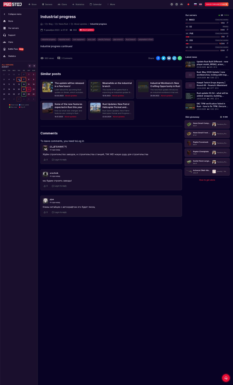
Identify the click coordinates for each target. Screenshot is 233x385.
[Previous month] (30, 66)
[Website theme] (188, 4)
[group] (23, 74)
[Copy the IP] (227, 22)
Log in (80, 141)
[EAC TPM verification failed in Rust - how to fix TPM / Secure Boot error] (207, 106)
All (227, 57)
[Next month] (34, 66)
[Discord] (181, 4)
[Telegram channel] (172, 4)
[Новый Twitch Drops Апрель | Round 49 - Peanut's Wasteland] (207, 85)
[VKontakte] (177, 4)
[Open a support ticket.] (226, 378)
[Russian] (195, 4)
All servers (7, 65)
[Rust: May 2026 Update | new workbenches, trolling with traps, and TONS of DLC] (207, 75)
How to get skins (207, 180)
